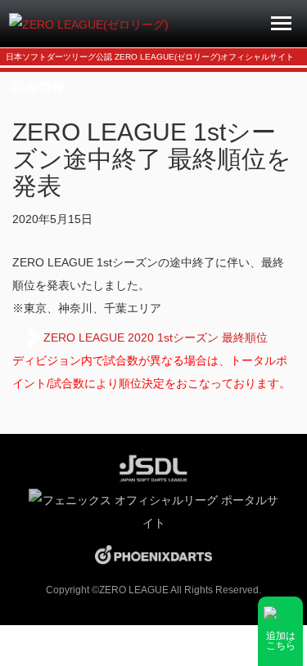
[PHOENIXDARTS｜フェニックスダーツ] (153, 554)
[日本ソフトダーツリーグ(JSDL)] (153, 466)
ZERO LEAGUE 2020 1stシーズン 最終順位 (155, 337)
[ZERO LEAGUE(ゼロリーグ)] (89, 23)
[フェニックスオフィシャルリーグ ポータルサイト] (153, 509)
